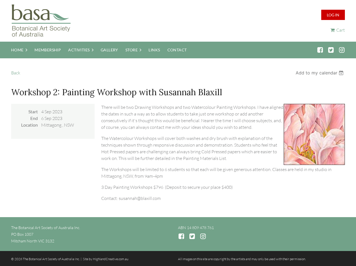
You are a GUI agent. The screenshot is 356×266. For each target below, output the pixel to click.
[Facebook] (320, 50)
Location (29, 124)
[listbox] (320, 72)
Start (33, 111)
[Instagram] (341, 50)
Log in (333, 14)
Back (15, 73)
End (34, 118)
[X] (331, 50)
